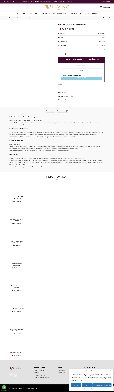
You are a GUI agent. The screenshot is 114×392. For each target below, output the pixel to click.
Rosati (18, 17)
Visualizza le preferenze (102, 385)
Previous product (104, 17)
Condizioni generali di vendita (41, 377)
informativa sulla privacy (74, 75)
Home (11, 17)
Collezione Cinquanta (16, 352)
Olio (53, 13)
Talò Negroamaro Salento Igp (16, 264)
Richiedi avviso (81, 78)
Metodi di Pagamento (39, 375)
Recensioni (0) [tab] (62, 111)
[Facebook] (11, 374)
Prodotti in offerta (39, 370)
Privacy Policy (94, 389)
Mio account (106, 1)
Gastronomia (62, 13)
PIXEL (36, 388)
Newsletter (92, 13)
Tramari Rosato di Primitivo (16, 286)
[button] (110, 371)
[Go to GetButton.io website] (4, 390)
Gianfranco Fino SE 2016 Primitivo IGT (17, 197)
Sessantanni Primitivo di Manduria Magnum (16, 330)
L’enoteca (73, 13)
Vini (18, 13)
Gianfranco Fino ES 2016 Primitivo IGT (17, 242)
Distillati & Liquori (42, 13)
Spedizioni (36, 372)
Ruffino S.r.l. (101, 33)
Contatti (82, 13)
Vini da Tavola (27, 13)
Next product (109, 17)
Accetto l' (71, 75)
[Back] (5, 17)
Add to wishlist (64, 85)
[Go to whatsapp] (4, 387)
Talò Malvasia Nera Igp (17, 309)
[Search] (96, 7)
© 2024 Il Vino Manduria (16, 388)
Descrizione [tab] (50, 111)
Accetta (76, 385)
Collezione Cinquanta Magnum (16, 219)
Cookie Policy (87, 389)
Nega (86, 385)
